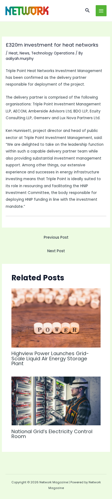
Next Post (56, 251)
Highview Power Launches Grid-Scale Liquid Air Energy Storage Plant (50, 358)
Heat (13, 53)
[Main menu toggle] (101, 10)
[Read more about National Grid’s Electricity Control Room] (56, 400)
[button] (87, 11)
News (24, 53)
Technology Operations (52, 53)
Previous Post (56, 237)
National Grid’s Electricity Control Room (51, 434)
